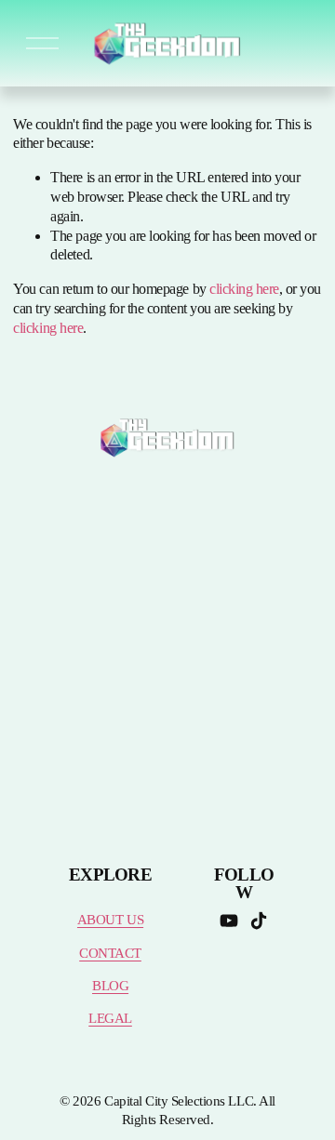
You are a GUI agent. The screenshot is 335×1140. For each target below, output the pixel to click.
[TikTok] (258, 920)
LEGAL (110, 1018)
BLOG (110, 985)
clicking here (244, 289)
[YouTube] (229, 920)
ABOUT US (110, 919)
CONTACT (110, 953)
